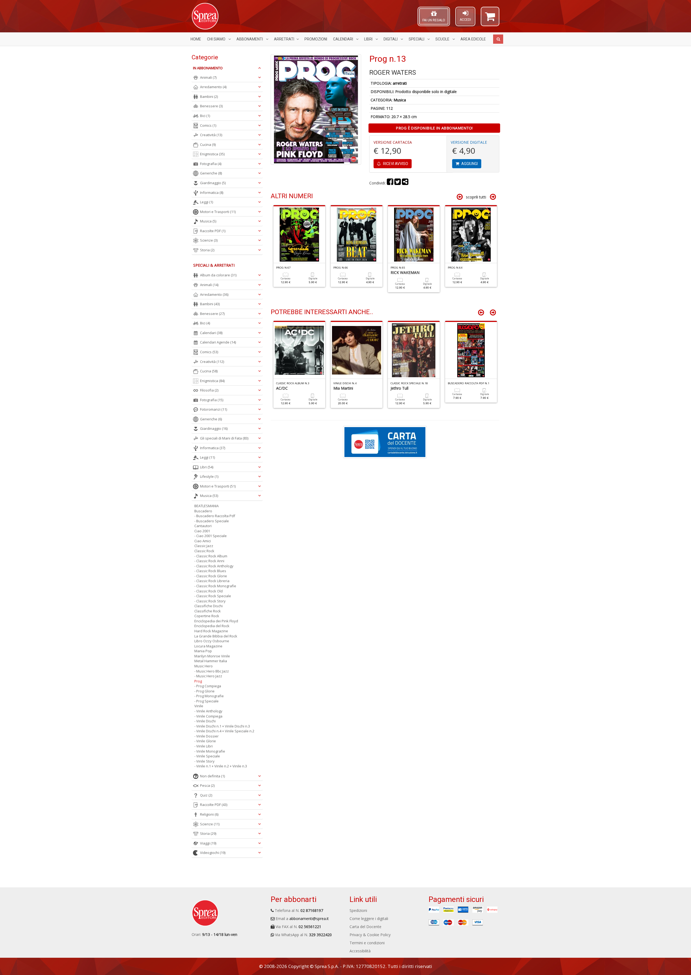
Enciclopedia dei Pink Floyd (216, 621)
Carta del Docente (365, 926)
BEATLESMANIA (206, 505)
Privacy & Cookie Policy (370, 934)
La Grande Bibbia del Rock (215, 636)
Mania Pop (203, 650)
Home (196, 39)
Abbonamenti (250, 39)
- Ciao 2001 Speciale (210, 535)
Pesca (207, 785)
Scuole (442, 39)
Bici (205, 115)
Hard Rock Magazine (211, 631)
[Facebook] (390, 183)
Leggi (206, 202)
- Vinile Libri (203, 746)
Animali (208, 77)
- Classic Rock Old (208, 591)
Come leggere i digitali (369, 918)
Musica (400, 99)
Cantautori (203, 525)
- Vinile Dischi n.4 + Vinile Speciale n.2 (224, 731)
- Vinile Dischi (205, 721)
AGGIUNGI (469, 164)
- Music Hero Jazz (208, 676)
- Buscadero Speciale (211, 521)
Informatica (211, 192)
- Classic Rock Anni (209, 560)
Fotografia (210, 163)
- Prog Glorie (204, 691)
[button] (490, 19)
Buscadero (203, 511)
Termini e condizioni (367, 942)
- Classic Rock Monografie (215, 585)
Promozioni (315, 39)
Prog (198, 681)
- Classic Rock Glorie (210, 576)
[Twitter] (397, 183)
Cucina (208, 144)
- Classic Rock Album (210, 556)
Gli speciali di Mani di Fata (224, 438)
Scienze (209, 240)
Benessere (211, 106)
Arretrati (284, 39)
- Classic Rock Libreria (211, 580)
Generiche (211, 173)
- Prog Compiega (207, 686)
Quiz (206, 795)
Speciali (417, 39)
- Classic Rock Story (210, 601)
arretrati (400, 83)
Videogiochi (212, 852)
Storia (207, 250)
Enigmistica (212, 154)
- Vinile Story (204, 761)
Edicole (473, 39)
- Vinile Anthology (208, 711)
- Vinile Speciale (207, 756)
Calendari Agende (218, 342)
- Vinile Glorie (205, 741)
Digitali (391, 39)
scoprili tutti (476, 197)
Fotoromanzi (213, 409)
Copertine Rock (206, 615)
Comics (208, 125)
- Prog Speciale (206, 701)
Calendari (343, 39)
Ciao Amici (202, 540)
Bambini (209, 96)
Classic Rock (204, 550)
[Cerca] (498, 39)
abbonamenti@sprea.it (309, 918)
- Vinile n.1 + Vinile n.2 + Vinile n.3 (220, 766)
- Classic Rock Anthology (213, 566)
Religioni (209, 814)
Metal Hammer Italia (210, 660)
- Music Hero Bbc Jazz (211, 671)
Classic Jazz (203, 545)
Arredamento (213, 86)
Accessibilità (360, 950)
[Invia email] (405, 183)
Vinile (198, 705)
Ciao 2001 (202, 530)
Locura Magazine (208, 646)
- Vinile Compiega (208, 716)
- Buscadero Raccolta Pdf (214, 515)
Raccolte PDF (212, 230)
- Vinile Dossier (206, 736)
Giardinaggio (213, 182)
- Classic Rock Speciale (212, 595)
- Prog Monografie (209, 696)
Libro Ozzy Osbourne (211, 640)
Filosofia (209, 390)
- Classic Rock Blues (210, 570)
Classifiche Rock (207, 611)
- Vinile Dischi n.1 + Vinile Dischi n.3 (222, 726)
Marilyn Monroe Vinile (212, 656)
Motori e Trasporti (218, 211)
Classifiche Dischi (208, 605)
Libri (368, 39)
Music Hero (203, 666)
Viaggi (208, 843)
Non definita (212, 776)
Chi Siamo (216, 39)
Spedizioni (358, 910)
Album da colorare (218, 275)
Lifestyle (209, 476)
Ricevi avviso (395, 164)
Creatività (211, 134)
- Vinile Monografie (209, 751)
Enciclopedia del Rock (211, 625)
